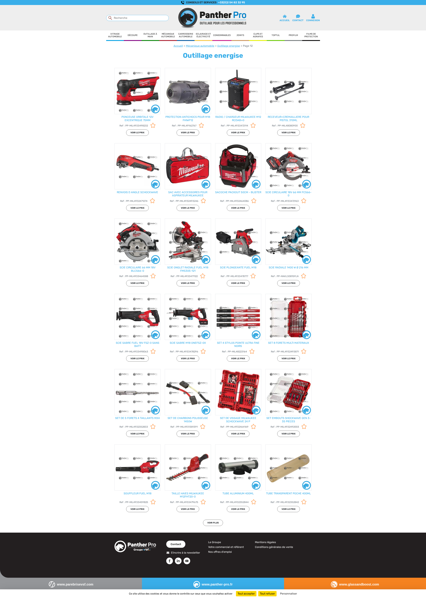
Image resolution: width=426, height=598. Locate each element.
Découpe (133, 35)
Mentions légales (265, 542)
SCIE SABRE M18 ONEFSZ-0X (188, 342)
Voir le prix (137, 132)
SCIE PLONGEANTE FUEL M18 (238, 267)
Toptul (276, 35)
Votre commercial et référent (226, 547)
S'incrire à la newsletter (185, 552)
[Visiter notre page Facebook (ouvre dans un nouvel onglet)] (169, 561)
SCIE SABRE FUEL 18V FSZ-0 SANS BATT (137, 344)
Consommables (222, 35)
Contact (176, 544)
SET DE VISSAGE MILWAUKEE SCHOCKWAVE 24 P (238, 419)
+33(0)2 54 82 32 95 (231, 2)
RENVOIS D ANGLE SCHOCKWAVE (137, 192)
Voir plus (213, 522)
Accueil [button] (285, 20)
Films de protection (311, 35)
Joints (240, 35)
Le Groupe (214, 542)
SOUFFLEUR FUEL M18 (137, 493)
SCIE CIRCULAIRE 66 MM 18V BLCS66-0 (137, 269)
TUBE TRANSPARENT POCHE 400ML (288, 493)
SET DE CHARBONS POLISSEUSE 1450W (188, 419)
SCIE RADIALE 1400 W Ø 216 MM (288, 267)
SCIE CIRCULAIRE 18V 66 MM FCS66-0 (288, 194)
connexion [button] (313, 20)
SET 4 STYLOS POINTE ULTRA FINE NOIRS (238, 344)
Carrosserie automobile (185, 35)
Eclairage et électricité (203, 35)
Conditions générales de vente (274, 547)
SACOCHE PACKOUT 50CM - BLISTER (238, 192)
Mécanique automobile (168, 35)
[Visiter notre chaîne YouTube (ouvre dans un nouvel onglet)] (187, 561)
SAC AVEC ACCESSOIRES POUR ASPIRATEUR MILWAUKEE (187, 194)
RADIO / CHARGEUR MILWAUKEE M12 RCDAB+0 (238, 118)
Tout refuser (267, 593)
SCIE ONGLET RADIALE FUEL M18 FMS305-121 (187, 269)
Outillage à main (150, 35)
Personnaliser (288, 593)
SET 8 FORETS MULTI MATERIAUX (288, 342)
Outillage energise (228, 45)
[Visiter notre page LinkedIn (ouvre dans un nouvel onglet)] (178, 561)
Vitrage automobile (115, 35)
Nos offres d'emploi (220, 551)
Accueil (178, 45)
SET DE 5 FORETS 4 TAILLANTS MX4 (137, 418)
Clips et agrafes (258, 35)
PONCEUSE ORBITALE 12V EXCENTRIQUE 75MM (137, 118)
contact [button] (298, 20)
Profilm (293, 35)
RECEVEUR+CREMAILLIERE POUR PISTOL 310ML (288, 118)
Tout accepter (246, 593)
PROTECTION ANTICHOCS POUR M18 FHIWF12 (187, 118)
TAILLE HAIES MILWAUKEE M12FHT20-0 (188, 495)
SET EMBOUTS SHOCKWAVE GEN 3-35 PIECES (288, 419)
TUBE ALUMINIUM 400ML (238, 493)
